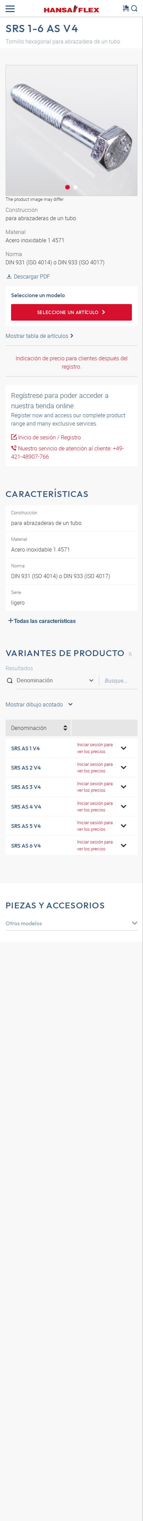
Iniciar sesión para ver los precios (95, 747)
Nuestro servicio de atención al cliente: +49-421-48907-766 (67, 452)
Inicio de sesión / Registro (49, 437)
